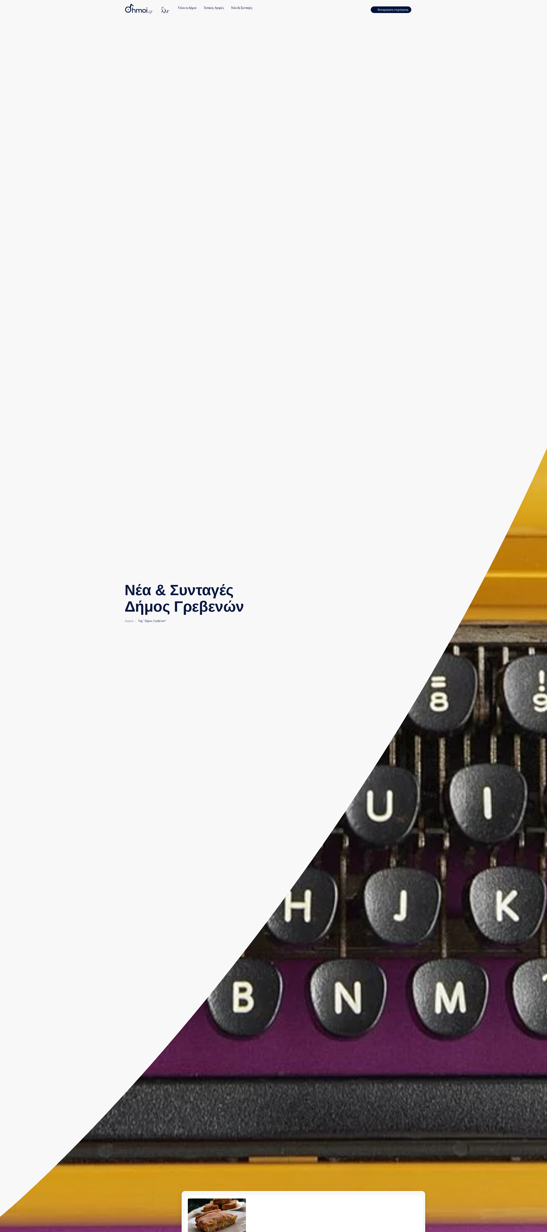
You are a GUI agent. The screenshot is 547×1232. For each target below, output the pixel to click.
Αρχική (129, 621)
